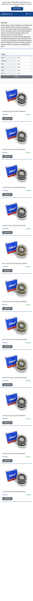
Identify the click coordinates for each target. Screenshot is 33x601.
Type (2, 57)
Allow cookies (17, 8)
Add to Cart (7, 118)
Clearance (3, 60)
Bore (2, 70)
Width (2, 67)
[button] (26, 14)
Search (16, 77)
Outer (2, 73)
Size (2, 64)
